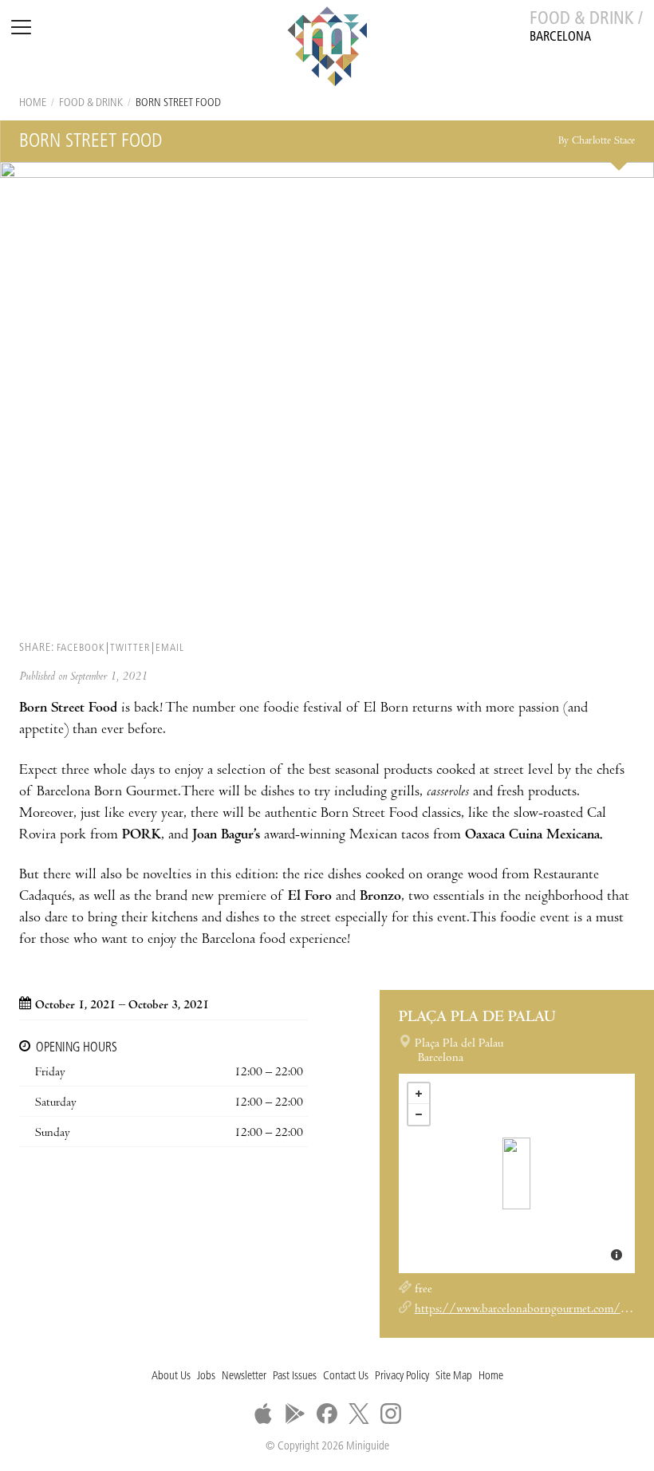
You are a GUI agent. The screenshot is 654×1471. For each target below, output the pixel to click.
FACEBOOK (80, 648)
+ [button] (418, 1093)
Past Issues (295, 1376)
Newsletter (244, 1376)
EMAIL (170, 648)
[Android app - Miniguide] (295, 1413)
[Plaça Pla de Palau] (516, 1173)
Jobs (206, 1376)
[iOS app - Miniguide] (263, 1413)
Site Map (453, 1376)
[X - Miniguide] (359, 1413)
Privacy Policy (402, 1376)
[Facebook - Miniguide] (327, 1413)
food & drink (91, 103)
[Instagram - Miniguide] (391, 1413)
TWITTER (130, 648)
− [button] (418, 1114)
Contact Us (345, 1376)
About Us (171, 1376)
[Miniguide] (327, 48)
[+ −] (517, 1173)
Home (32, 103)
